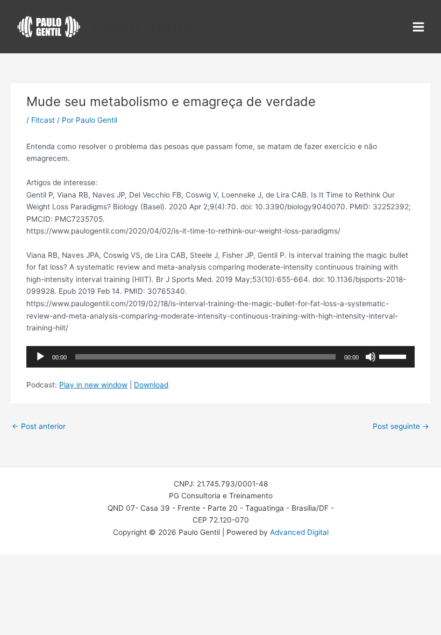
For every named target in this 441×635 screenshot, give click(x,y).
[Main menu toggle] (418, 26)
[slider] (394, 355)
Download (151, 384)
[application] (220, 357)
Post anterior (39, 426)
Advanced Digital (299, 532)
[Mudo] (370, 356)
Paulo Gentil (143, 26)
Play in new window (93, 384)
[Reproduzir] (40, 356)
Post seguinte (401, 426)
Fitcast (43, 120)
